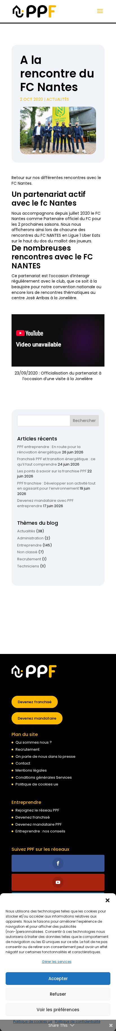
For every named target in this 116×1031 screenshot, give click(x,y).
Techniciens (28, 566)
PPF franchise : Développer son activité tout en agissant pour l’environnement (56, 486)
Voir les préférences (58, 1010)
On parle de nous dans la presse (45, 756)
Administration (30, 538)
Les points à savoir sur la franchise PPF (51, 471)
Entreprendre (29, 545)
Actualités (57, 99)
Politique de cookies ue (36, 784)
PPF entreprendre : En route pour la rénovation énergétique (49, 449)
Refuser (58, 994)
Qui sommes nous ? (33, 742)
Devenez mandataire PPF (38, 824)
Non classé (27, 552)
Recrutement (29, 559)
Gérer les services (57, 961)
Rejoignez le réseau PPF (37, 810)
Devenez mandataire (37, 718)
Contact (22, 763)
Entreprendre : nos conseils (40, 831)
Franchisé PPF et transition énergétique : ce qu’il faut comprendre (56, 461)
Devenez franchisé (35, 702)
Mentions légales (31, 770)
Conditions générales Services (43, 777)
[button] (107, 900)
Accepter (58, 979)
